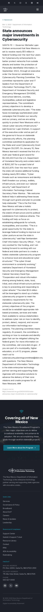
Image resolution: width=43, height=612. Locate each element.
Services (6, 501)
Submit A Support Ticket (12, 537)
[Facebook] (8, 2)
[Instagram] (20, 2)
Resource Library (9, 541)
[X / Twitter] (11, 585)
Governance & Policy (11, 505)
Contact (6, 544)
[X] (14, 2)
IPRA (4, 548)
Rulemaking (7, 555)
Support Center (9, 534)
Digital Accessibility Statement (13, 603)
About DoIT (7, 512)
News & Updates (9, 519)
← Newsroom (7, 20)
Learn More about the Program (20, 448)
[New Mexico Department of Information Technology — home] (5, 9)
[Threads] (26, 2)
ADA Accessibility (9, 551)
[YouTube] (37, 2)
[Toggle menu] (37, 9)
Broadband (7, 508)
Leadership (7, 523)
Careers (6, 515)
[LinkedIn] (31, 2)
